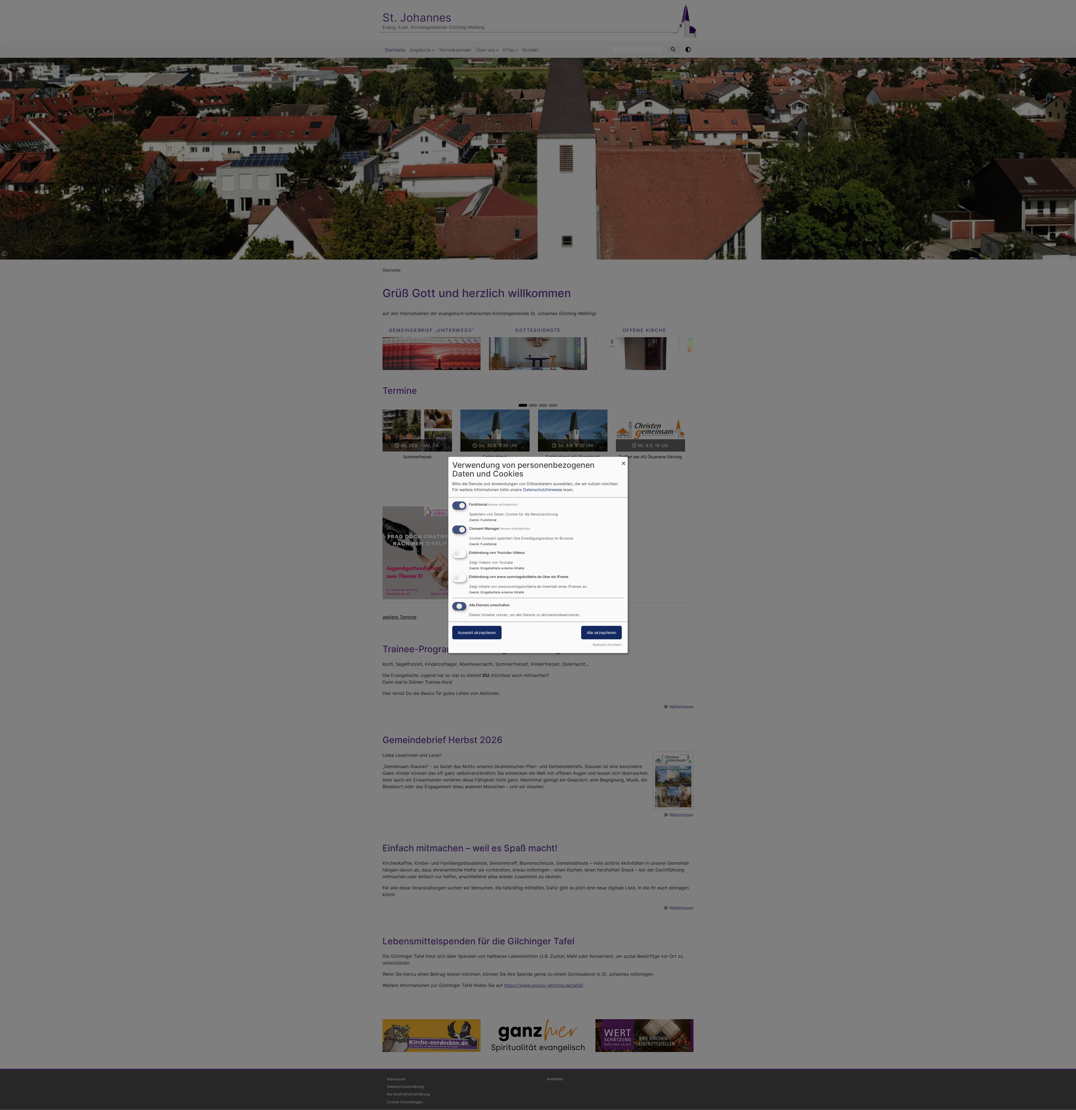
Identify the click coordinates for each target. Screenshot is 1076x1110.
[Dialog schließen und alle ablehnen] (623, 460)
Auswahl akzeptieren (477, 632)
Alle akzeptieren (601, 632)
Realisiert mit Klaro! (607, 645)
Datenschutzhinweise (542, 489)
